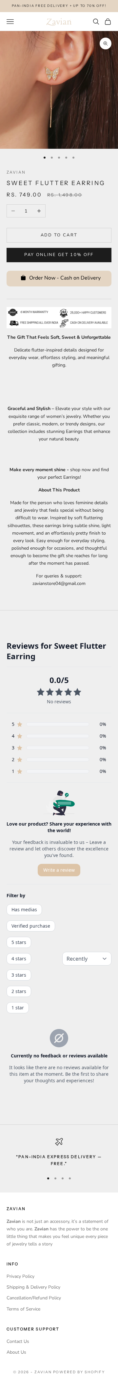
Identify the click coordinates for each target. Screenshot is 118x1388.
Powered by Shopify (79, 1372)
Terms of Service (23, 1309)
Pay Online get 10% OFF (58, 255)
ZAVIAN (16, 172)
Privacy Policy (20, 1276)
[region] (59, 1152)
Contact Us (18, 1341)
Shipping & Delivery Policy (33, 1287)
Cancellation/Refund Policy (34, 1298)
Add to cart (59, 235)
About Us (16, 1352)
